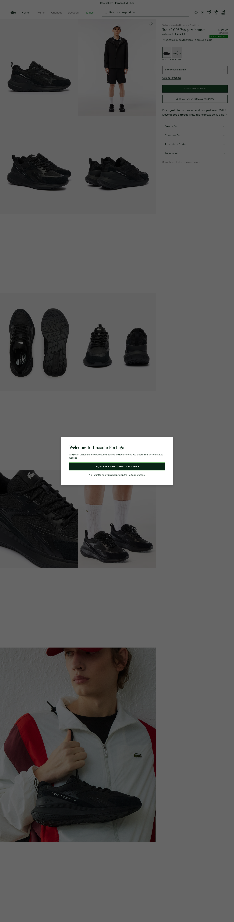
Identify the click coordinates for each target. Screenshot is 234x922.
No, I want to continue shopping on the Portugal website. (117, 475)
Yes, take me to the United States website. (117, 467)
